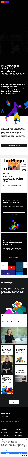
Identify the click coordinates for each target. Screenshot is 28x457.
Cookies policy (18, 429)
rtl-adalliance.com (5, 429)
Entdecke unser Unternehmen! (14, 145)
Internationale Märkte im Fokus (12, 322)
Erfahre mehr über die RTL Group (10, 421)
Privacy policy (4, 432)
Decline (20, 453)
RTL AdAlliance (5, 2)
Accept (7, 453)
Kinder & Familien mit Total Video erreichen (6, 350)
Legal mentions (4, 435)
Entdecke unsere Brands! (14, 257)
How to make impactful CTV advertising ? (20, 350)
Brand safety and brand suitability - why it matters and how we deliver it (7, 379)
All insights (12, 402)
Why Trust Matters (20, 370)
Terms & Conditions (19, 435)
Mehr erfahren (14, 214)
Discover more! (14, 188)
